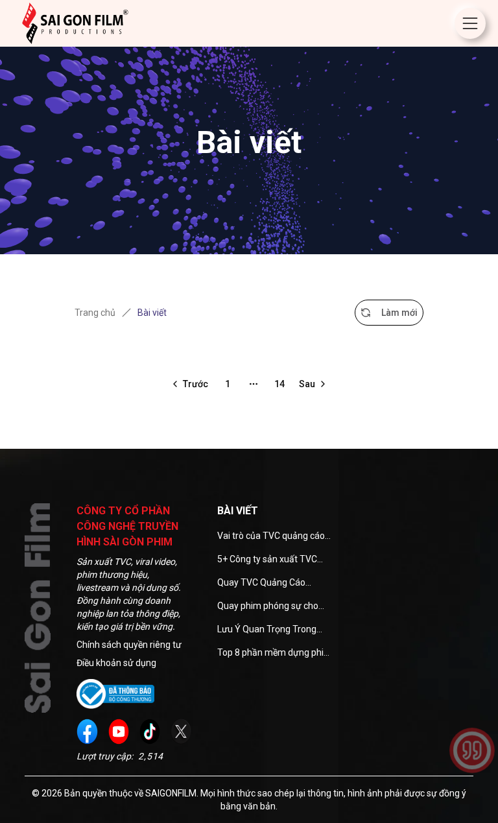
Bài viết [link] (152, 312)
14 (279, 384)
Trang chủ (95, 312)
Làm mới (399, 312)
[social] (87, 732)
